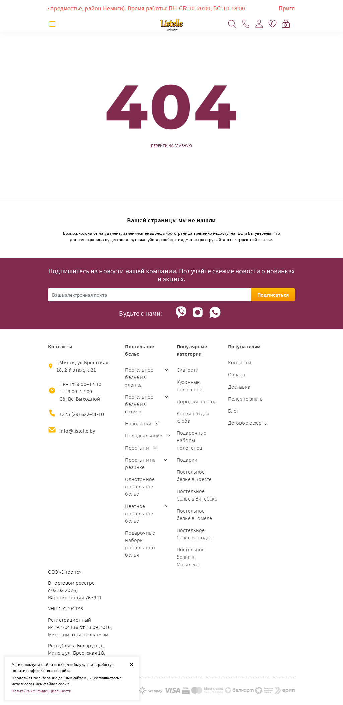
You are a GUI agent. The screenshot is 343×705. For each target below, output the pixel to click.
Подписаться (273, 294)
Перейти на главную (171, 146)
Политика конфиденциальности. (42, 690)
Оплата (236, 374)
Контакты (239, 362)
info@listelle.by (77, 430)
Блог (233, 410)
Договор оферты (248, 422)
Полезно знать (245, 398)
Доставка (239, 386)
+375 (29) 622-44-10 (81, 414)
